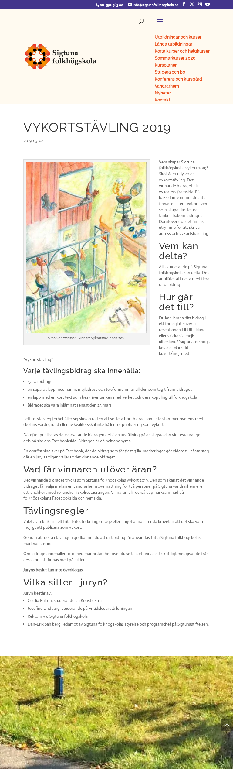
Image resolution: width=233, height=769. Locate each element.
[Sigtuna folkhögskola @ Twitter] (192, 4)
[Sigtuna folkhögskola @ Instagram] (200, 4)
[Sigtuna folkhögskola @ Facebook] (184, 4)
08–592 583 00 (111, 4)
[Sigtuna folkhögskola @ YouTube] (207, 4)
